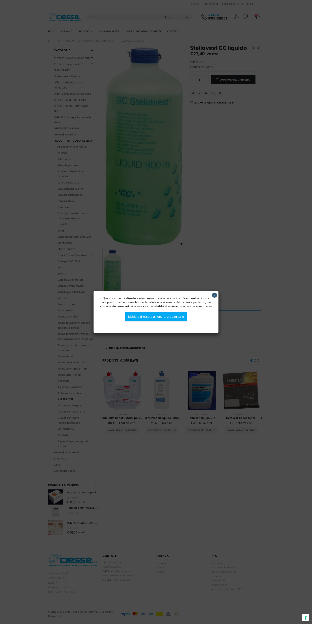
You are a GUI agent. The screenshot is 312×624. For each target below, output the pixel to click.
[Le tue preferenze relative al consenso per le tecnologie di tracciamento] (305, 617)
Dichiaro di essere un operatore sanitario (156, 317)
